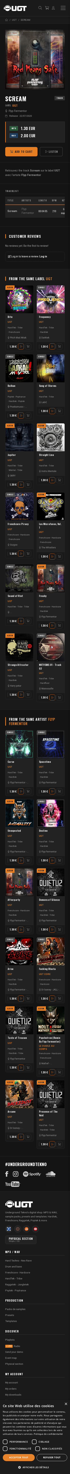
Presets (9, 1315)
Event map (11, 1357)
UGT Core (45, 974)
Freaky (43, 596)
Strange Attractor (18, 665)
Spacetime (45, 762)
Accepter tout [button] (18, 1457)
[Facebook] (6, 1174)
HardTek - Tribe (15, 327)
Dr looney (46, 989)
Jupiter (12, 455)
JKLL (55, 989)
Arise (10, 969)
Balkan (11, 386)
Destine (43, 830)
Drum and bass (13, 1266)
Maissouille (47, 688)
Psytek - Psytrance (16, 396)
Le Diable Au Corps (47, 1047)
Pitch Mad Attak (18, 337)
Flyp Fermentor (18, 111)
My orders (10, 1388)
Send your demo (14, 1351)
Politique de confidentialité (48, 1434)
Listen (53, 152)
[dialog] (35, 1437)
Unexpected (14, 830)
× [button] (65, 1404)
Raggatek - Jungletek (17, 1284)
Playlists (10, 1339)
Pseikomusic (17, 406)
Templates (11, 1321)
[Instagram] (15, 1174)
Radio (14, 1346)
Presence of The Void (48, 1113)
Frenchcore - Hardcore (18, 534)
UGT (10, 322)
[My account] (53, 8)
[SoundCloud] (51, 1174)
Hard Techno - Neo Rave (18, 1260)
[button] (35, 1467)
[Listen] (35, 59)
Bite (10, 317)
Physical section (14, 1363)
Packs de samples (15, 1309)
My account (11, 1382)
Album (10, 287)
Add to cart (24, 152)
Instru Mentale (48, 471)
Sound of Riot (15, 596)
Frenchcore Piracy (18, 524)
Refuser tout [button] (52, 1457)
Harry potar (15, 686)
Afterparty (14, 900)
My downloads (13, 1394)
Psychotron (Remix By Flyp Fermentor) (49, 1039)
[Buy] (28, 346)
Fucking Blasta (47, 969)
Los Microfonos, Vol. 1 (50, 525)
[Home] (6, 19)
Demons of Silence (49, 900)
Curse (11, 762)
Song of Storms (47, 386)
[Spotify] (32, 1174)
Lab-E (44, 402)
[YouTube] (13, 1184)
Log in (43, 256)
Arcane (12, 1111)
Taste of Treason (17, 1038)
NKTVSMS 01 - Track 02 (50, 666)
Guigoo (13, 545)
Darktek (45, 337)
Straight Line (46, 455)
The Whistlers (48, 547)
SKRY (12, 475)
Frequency (45, 317)
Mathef (45, 1063)
